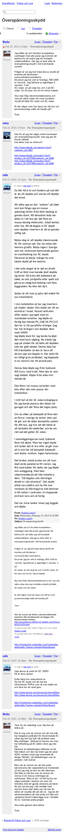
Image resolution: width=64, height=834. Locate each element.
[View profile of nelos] (7, 137)
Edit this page (54, 829)
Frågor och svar (25, 3)
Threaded (37, 28)
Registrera (57, 3)
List (23, 28)
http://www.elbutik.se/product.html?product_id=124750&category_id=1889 (34, 157)
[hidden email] (28, 512)
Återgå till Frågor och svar (17, 820)
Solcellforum (8, 3)
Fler (56, 42)
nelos (6, 123)
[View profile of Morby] (7, 56)
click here (48, 634)
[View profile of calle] (7, 189)
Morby (6, 42)
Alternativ (53, 33)
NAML (16, 637)
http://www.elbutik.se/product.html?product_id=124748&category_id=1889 (34, 162)
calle (5, 175)
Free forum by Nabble (13, 829)
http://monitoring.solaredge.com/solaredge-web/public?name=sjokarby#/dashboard (36, 646)
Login (47, 3)
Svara (37, 42)
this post (27, 186)
